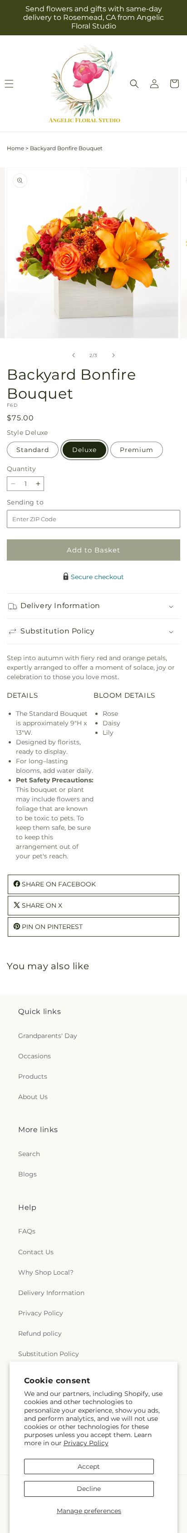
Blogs (27, 1174)
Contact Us (36, 1252)
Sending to (39, 502)
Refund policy (40, 1333)
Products (32, 1076)
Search (29, 1154)
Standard (32, 450)
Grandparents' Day (47, 1036)
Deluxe (84, 450)
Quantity (21, 469)
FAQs (26, 1231)
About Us (33, 1097)
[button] (134, 84)
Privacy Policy (86, 1443)
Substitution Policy (48, 1354)
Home (15, 148)
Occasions (34, 1056)
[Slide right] (113, 355)
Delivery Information (51, 1293)
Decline (89, 1489)
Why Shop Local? (46, 1272)
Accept (89, 1466)
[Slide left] (74, 355)
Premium (136, 450)
